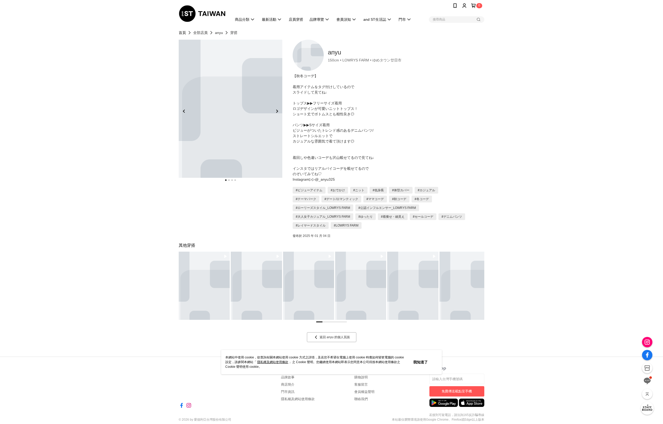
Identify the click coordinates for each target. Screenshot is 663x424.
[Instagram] (647, 342)
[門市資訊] (647, 368)
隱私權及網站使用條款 (272, 362)
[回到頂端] (647, 394)
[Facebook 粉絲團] (647, 355)
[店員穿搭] (647, 408)
